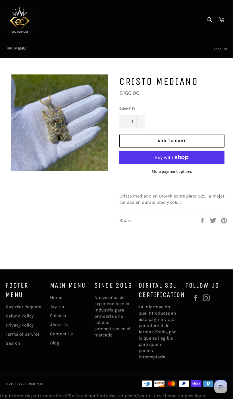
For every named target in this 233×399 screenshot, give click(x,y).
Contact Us (61, 333)
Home (56, 297)
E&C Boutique (31, 384)
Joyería (57, 306)
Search (13, 343)
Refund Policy (20, 316)
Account (220, 49)
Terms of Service (22, 334)
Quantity (127, 109)
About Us (59, 324)
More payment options (172, 171)
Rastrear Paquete (23, 306)
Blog (54, 343)
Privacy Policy (20, 325)
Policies (58, 315)
